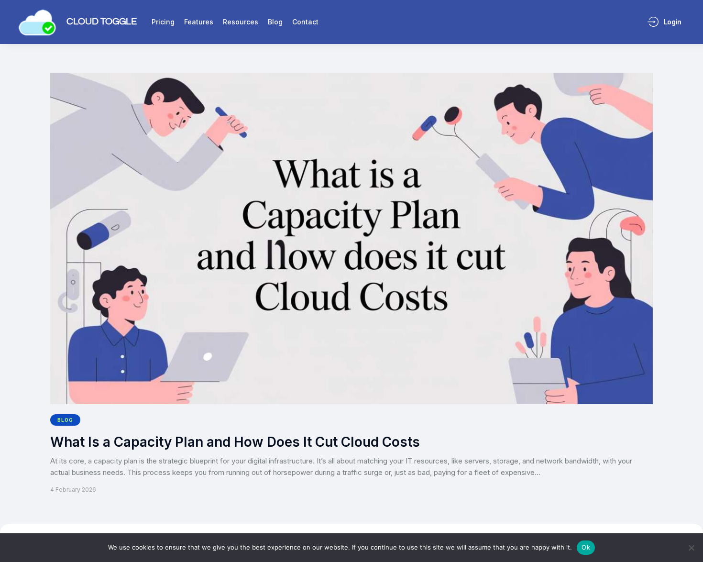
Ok (586, 547)
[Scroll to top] (689, 537)
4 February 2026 (73, 489)
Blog (65, 420)
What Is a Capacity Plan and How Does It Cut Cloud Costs (235, 442)
